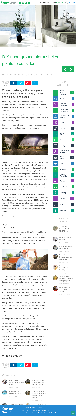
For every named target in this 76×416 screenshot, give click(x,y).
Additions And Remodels (30, 74)
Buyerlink (40, 413)
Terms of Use (46, 410)
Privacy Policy (25, 410)
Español (72, 2)
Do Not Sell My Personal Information (31, 407)
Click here (60, 2)
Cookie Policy (36, 410)
